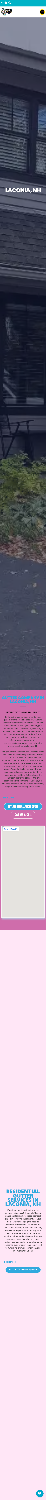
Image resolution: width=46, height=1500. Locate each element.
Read (8, 797)
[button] (42, 12)
